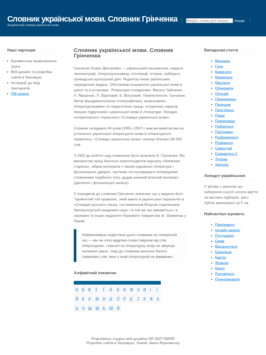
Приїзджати (225, 224)
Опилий (221, 93)
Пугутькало (224, 235)
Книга (220, 268)
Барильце (223, 252)
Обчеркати (224, 88)
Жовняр (222, 263)
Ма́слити (222, 83)
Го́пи (219, 66)
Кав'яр (220, 257)
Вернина (222, 61)
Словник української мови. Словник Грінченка (92, 18)
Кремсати (223, 72)
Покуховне (224, 132)
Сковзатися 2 (226, 154)
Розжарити (224, 143)
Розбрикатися (226, 137)
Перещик (223, 104)
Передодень (225, 99)
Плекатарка (225, 121)
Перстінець (224, 110)
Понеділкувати (227, 279)
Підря (220, 115)
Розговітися (224, 274)
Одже (219, 241)
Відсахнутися (226, 246)
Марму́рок (223, 77)
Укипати (222, 164)
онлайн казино (227, 230)
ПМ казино (20, 93)
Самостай (223, 148)
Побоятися (224, 126)
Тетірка (221, 159)
